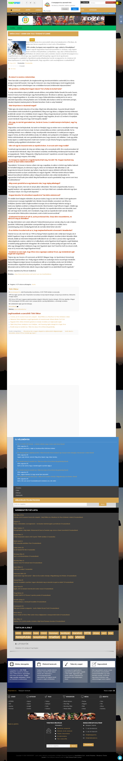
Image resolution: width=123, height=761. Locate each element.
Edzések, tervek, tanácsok (64, 731)
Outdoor (47, 708)
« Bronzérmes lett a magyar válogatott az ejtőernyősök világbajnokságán (43, 331)
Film (101, 703)
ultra (63, 637)
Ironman (53, 633)
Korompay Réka (19, 554)
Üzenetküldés (88, 744)
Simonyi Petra (18, 580)
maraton (77, 633)
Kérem (75, 9)
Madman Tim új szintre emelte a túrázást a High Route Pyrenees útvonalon (39, 621)
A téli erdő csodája (23, 569)
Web (83, 706)
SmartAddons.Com (80, 755)
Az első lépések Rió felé (24, 550)
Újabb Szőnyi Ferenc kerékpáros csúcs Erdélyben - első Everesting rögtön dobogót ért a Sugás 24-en (38, 324)
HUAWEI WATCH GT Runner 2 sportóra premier (32, 595)
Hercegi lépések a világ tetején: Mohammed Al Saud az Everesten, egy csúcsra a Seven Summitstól (46, 530)
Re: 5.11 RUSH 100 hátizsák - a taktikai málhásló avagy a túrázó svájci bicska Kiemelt (41, 444)
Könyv (102, 706)
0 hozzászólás (28, 63)
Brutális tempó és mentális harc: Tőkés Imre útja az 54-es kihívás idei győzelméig (32, 327)
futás (36, 633)
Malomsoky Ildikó (20, 573)
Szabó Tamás (18, 586)
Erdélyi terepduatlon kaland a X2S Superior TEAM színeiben (34, 537)
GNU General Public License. (74, 757)
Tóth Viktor (13, 68)
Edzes (24, 13)
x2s (71, 637)
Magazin (84, 703)
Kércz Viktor (18, 619)
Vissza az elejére (108, 690)
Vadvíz (29, 703)
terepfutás (23, 637)
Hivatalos (18, 488)
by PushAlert (48, 11)
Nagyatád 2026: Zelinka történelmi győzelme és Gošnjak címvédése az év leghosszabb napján (36, 322)
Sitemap (18, 493)
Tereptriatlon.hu (12, 690)
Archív (34, 284)
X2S (10, 703)
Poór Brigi (66, 703)
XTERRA (11, 701)
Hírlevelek (34, 13)
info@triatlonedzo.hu (91, 738)
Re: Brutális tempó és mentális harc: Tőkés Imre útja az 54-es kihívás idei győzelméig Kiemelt (42, 461)
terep (110, 633)
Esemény (102, 708)
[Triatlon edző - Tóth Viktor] (61, 20)
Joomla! (44, 757)
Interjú (84, 708)
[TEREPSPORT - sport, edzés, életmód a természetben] (14, 3)
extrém (27, 633)
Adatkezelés (19, 495)
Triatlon (47, 701)
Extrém (29, 708)
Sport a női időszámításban (26, 556)
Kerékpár (47, 703)
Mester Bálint (67, 708)
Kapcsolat (85, 2)
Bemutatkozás (13, 306)
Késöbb (65, 9)
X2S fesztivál (13, 13)
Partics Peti (18, 612)
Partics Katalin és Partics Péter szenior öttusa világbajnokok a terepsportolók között (42, 614)
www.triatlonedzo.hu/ (20, 309)
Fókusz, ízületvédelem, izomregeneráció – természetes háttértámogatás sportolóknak (42, 524)
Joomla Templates (90, 755)
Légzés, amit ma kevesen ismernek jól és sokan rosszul (33, 589)
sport (104, 633)
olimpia (96, 633)
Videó (28, 13)
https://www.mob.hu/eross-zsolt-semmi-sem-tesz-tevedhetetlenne (33, 274)
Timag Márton (18, 593)
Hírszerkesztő (19, 606)
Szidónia (107, 13)
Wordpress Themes (101, 755)
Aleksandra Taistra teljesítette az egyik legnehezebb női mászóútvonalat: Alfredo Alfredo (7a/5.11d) (37, 319)
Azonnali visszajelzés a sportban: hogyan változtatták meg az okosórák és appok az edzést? (43, 582)
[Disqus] (43, 361)
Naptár (19, 13)
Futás (46, 706)
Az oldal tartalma (62, 736)
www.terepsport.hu (15, 292)
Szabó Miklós (18, 567)
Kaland (29, 701)
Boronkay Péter (19, 560)
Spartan (11, 706)
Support (17, 521)
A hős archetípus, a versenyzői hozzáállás (30, 601)
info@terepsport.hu (91, 735)
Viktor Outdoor (19, 528)
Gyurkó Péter (18, 534)
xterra (80, 637)
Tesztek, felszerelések (63, 733)
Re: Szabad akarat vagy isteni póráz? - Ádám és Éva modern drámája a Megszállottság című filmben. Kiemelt (47, 476)
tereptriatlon (39, 637)
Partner (84, 701)
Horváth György (19, 599)
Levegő (29, 706)
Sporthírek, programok (63, 728)
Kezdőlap (12, 28)
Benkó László (18, 541)
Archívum (19, 28)
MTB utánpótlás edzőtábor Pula (27, 543)
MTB (87, 633)
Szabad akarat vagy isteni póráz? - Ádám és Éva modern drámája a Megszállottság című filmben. (45, 576)
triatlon (54, 637)
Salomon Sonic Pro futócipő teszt (28, 563)
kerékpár (65, 633)
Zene (101, 701)
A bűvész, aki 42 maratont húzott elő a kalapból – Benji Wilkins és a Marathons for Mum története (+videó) (40, 317)
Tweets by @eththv (13, 724)
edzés (18, 633)
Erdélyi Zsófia (19, 547)
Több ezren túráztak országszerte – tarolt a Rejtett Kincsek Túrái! (36, 608)
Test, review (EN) (62, 739)
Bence (102, 13)
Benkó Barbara (68, 701)
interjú (43, 633)
